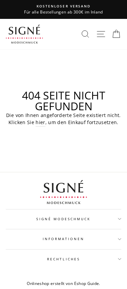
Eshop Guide (86, 283)
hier (40, 122)
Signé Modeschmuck (63, 218)
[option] (63, 9)
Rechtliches (63, 259)
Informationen (64, 238)
